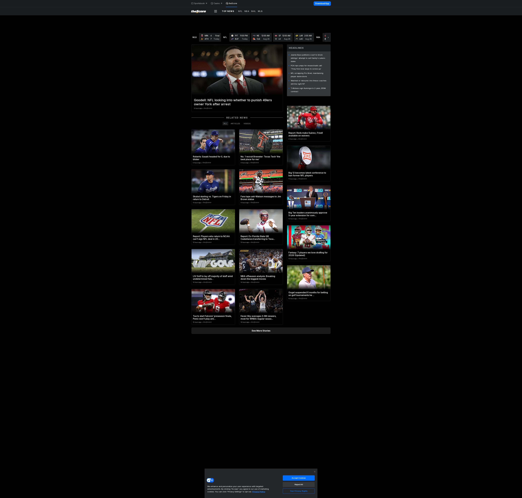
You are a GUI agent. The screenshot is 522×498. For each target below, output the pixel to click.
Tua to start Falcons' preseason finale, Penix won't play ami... (212, 317)
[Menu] (215, 11)
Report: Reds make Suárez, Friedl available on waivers (305, 134)
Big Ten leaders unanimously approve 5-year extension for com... (307, 214)
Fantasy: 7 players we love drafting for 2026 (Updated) (308, 254)
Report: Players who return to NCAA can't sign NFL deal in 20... (211, 237)
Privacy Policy (258, 492)
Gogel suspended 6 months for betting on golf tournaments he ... (308, 293)
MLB (260, 11)
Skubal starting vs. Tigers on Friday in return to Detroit (212, 198)
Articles (235, 123)
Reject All (299, 484)
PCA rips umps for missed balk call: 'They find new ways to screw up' (306, 67)
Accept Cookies (299, 478)
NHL (253, 11)
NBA (246, 11)
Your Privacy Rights (298, 491)
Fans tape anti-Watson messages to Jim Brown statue (261, 198)
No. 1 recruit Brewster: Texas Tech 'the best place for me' (260, 158)
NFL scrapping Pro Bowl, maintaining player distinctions (307, 74)
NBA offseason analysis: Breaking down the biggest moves (258, 277)
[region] (261, 483)
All (225, 123)
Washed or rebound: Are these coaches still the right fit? (309, 82)
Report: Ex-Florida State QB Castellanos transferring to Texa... (258, 237)
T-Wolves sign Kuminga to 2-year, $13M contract (308, 90)
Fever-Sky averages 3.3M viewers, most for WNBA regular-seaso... (258, 317)
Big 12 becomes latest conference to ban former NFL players (307, 174)
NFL (240, 11)
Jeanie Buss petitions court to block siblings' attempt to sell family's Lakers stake (308, 58)
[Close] (315, 471)
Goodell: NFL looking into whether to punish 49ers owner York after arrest (233, 102)
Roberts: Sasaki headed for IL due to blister (211, 158)
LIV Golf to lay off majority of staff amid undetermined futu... (213, 277)
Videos (247, 123)
